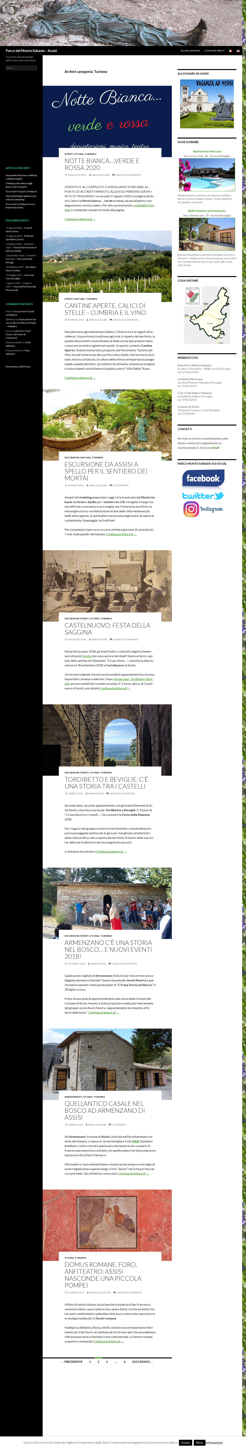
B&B (135, 1141)
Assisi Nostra (99, 639)
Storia (79, 154)
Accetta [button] (185, 1442)
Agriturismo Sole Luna (207, 151)
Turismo (90, 154)
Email (215, 447)
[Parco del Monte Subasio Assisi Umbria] (121, 22)
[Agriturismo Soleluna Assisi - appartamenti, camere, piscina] (207, 174)
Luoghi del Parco (214, 50)
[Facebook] (203, 480)
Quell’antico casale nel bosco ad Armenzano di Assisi (105, 1110)
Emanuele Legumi (100, 1292)
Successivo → (142, 1361)
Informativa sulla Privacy (18, 366)
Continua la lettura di (80, 219)
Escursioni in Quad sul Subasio (21, 191)
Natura (79, 298)
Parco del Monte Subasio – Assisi (31, 51)
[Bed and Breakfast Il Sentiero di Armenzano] (207, 234)
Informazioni (214, 1442)
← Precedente (71, 1361)
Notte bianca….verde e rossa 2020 (102, 164)
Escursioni (72, 457)
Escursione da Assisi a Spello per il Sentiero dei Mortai (106, 471)
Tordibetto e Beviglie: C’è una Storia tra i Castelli (106, 782)
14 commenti (121, 485)
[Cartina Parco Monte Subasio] (207, 315)
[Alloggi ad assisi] (207, 103)
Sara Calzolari (100, 174)
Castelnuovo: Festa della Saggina (107, 628)
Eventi (69, 154)
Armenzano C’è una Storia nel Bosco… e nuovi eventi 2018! (108, 949)
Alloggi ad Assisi (190, 50)
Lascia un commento (128, 174)
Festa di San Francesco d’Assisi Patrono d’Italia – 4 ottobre (21, 323)
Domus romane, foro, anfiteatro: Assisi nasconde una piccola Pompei (103, 1275)
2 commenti (119, 1124)
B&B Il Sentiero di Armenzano (207, 210)
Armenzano (121, 679)
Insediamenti (73, 1096)
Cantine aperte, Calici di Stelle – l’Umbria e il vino (105, 309)
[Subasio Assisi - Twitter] (203, 495)
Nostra (86, 656)
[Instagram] (203, 509)
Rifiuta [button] (199, 1442)
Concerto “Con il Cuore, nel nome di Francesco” (18, 334)
